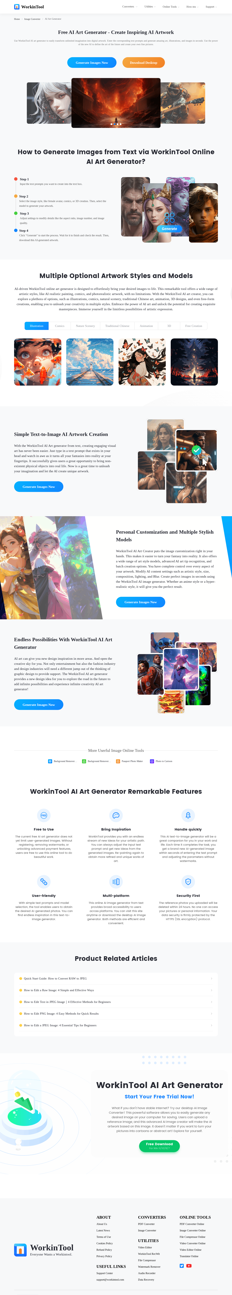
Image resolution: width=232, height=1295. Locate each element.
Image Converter (32, 19)
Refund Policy (104, 1250)
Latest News (103, 1230)
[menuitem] (130, 7)
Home (17, 19)
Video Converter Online (193, 1243)
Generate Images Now (92, 62)
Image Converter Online (193, 1230)
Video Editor (145, 1247)
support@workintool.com (110, 1279)
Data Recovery (146, 1279)
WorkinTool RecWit (149, 1254)
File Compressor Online (192, 1237)
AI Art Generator (53, 19)
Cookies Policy (104, 1243)
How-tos (191, 6)
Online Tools (170, 6)
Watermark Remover (149, 1266)
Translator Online (189, 1256)
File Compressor (147, 1260)
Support (210, 6)
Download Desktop (143, 62)
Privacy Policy (104, 1256)
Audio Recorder (146, 1273)
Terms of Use (103, 1237)
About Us (101, 1224)
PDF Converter (146, 1224)
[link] (17, 19)
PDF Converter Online (192, 1224)
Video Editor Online (190, 1250)
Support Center (104, 1273)
